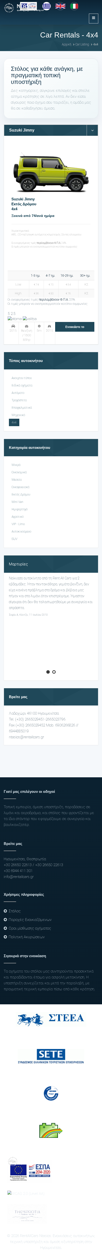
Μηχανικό (18, 415)
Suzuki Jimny (23, 199)
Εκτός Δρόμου (23, 204)
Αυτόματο (18, 393)
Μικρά (16, 465)
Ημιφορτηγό (19, 509)
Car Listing (82, 44)
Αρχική (66, 44)
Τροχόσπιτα (19, 400)
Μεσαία (17, 479)
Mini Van (17, 502)
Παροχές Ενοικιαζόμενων (30, 919)
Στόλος (15, 911)
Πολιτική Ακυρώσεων (27, 937)
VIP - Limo (18, 524)
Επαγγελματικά (22, 407)
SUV (14, 539)
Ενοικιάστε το (74, 327)
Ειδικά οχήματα (22, 385)
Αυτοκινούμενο (21, 531)
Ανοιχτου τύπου (22, 378)
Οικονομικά (19, 472)
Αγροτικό (18, 516)
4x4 (14, 209)
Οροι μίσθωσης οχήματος (30, 928)
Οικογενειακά (20, 487)
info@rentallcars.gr (19, 877)
